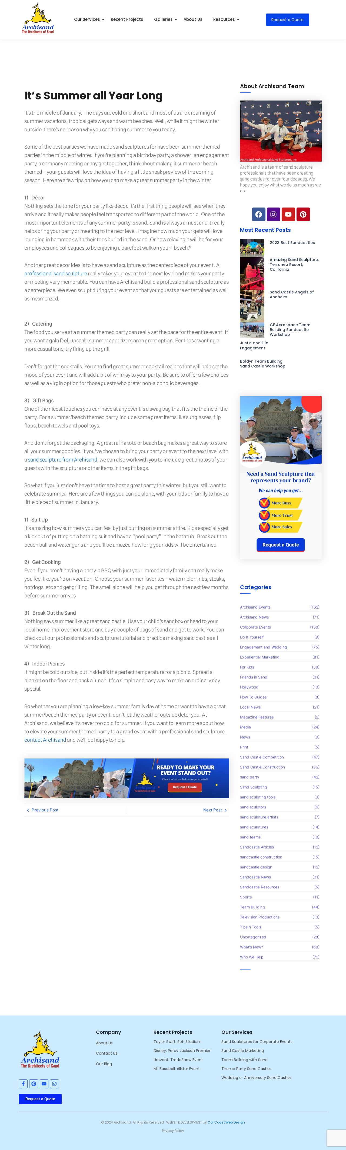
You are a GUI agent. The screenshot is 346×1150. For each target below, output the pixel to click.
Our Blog (104, 1064)
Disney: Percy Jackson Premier (182, 1050)
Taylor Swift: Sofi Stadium (177, 1041)
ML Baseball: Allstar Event (177, 1068)
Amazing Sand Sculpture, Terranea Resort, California (294, 264)
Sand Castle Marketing (242, 1050)
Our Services (87, 19)
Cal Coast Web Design (226, 1122)
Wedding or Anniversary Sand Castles (256, 1077)
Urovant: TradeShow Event (178, 1059)
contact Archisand (45, 740)
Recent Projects (127, 19)
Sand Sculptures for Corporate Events (256, 1041)
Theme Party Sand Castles (246, 1068)
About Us (193, 19)
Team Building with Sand (244, 1059)
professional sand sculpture (55, 273)
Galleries (163, 19)
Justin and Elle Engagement (254, 345)
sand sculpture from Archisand (62, 460)
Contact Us (106, 1053)
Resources (224, 19)
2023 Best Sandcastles (292, 242)
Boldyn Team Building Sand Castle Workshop (262, 364)
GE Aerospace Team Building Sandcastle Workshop (290, 329)
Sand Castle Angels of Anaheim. (292, 294)
